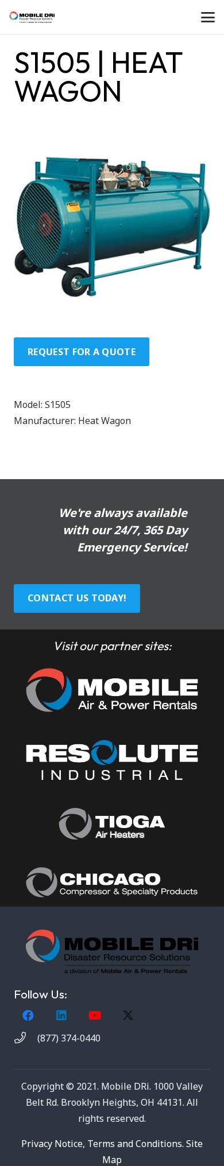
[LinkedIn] (61, 1015)
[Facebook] (28, 1015)
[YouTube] (94, 1015)
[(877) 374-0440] (25, 1038)
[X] (128, 1015)
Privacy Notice (52, 1143)
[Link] (112, 690)
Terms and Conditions (134, 1143)
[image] (112, 760)
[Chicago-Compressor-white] (112, 882)
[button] (208, 17)
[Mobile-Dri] (32, 17)
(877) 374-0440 (69, 1038)
